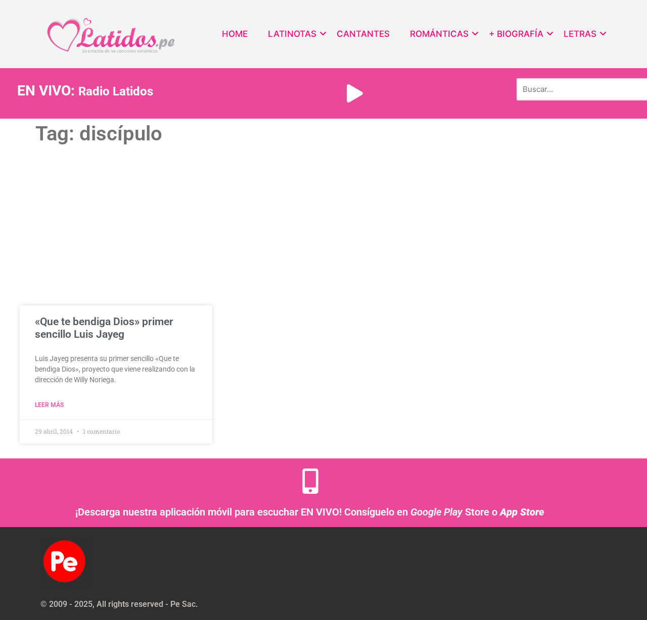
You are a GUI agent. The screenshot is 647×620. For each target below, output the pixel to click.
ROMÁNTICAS (439, 34)
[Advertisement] (323, 224)
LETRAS (580, 34)
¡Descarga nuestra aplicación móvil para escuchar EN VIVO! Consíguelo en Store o (309, 512)
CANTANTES (363, 34)
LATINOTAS (292, 34)
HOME (235, 34)
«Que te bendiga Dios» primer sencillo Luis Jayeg (104, 328)
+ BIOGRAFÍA (516, 34)
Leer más (49, 404)
